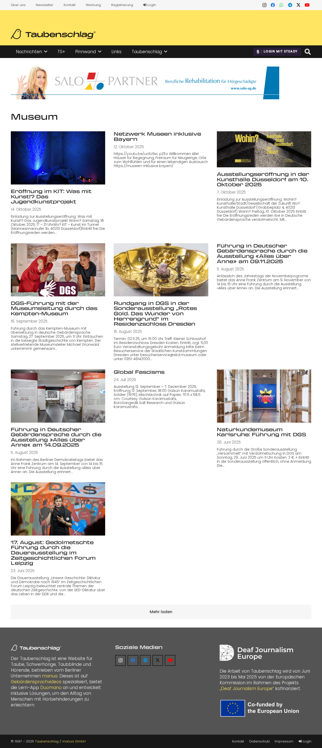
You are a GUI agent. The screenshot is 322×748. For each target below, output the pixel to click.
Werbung (93, 5)
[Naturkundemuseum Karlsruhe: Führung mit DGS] (264, 396)
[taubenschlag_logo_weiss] (36, 648)
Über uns (18, 5)
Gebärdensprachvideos (36, 682)
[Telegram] (290, 5)
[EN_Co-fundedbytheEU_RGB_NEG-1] (261, 708)
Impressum (284, 741)
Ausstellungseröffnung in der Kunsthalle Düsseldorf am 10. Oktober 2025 (263, 179)
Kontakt (69, 5)
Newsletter (44, 5)
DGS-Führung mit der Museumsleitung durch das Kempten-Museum (54, 308)
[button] (45, 51)
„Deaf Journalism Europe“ (247, 688)
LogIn (151, 5)
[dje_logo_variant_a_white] (256, 653)
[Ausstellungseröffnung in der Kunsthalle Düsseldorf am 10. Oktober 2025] (264, 149)
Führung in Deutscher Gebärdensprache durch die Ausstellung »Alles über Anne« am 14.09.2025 (56, 437)
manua (49, 676)
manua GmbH (74, 741)
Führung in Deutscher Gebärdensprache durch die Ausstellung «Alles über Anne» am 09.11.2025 (262, 253)
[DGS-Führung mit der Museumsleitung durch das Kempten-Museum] (58, 269)
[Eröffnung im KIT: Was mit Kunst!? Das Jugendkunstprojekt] (58, 157)
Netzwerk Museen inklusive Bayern (157, 136)
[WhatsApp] (281, 5)
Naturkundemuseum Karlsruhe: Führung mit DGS (261, 432)
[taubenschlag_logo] (53, 34)
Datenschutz (259, 741)
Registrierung (122, 5)
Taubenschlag (47, 741)
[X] (298, 5)
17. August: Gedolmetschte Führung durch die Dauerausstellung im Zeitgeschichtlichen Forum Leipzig (53, 552)
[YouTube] (307, 5)
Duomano (51, 687)
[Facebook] (273, 5)
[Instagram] (264, 5)
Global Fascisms (139, 371)
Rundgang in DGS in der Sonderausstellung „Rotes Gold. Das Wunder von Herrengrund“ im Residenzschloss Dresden (155, 313)
